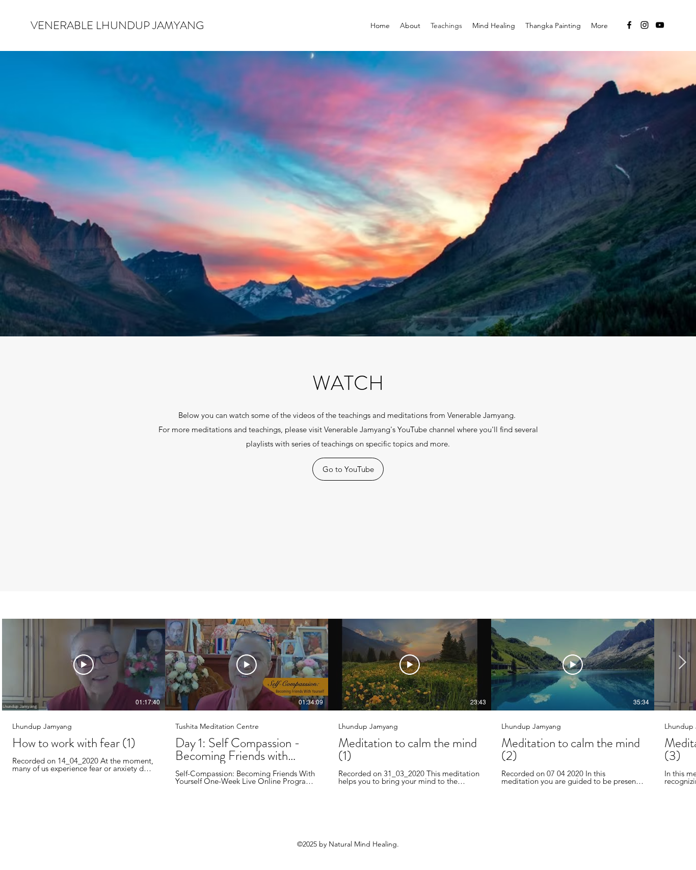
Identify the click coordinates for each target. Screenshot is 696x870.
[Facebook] (629, 25)
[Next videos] (682, 662)
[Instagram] (644, 25)
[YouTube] (660, 25)
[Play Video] (83, 664)
